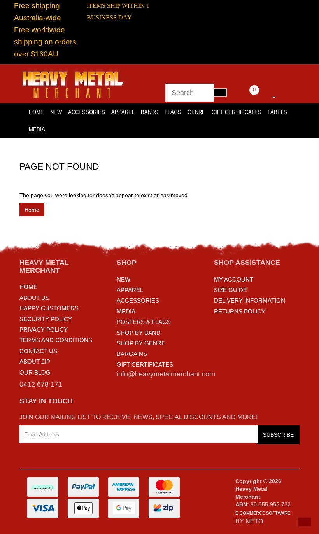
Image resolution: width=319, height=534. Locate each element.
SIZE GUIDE (230, 290)
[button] (304, 522)
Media (37, 129)
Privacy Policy (43, 329)
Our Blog (35, 372)
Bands (149, 112)
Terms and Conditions (55, 340)
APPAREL (130, 290)
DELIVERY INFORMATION (249, 300)
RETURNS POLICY (239, 311)
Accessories (86, 112)
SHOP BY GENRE (141, 343)
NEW (123, 279)
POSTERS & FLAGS (144, 322)
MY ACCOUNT (233, 279)
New (56, 112)
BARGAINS (132, 353)
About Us (34, 297)
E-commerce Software (262, 513)
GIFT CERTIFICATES (145, 364)
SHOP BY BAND (139, 332)
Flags (173, 112)
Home (32, 210)
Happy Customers (49, 308)
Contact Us (38, 351)
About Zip (34, 361)
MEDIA (126, 311)
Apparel (123, 112)
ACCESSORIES (138, 300)
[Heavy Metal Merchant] (74, 83)
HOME (36, 112)
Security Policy (45, 319)
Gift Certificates (236, 112)
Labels (277, 112)
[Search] (220, 92)
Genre (196, 112)
